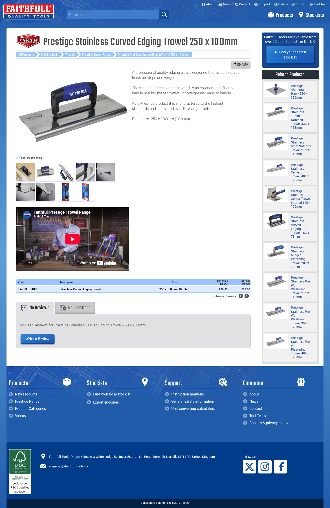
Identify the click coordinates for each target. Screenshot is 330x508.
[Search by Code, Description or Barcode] (164, 14)
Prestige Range (27, 401)
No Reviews (39, 308)
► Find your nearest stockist (290, 55)
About (210, 4)
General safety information (192, 401)
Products (284, 15)
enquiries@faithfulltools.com (69, 466)
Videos (283, 4)
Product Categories (30, 408)
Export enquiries (106, 402)
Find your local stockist (112, 394)
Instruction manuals (187, 394)
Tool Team (321, 4)
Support (264, 4)
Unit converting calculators (193, 408)
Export (301, 4)
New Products (26, 394)
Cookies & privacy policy (268, 422)
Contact (244, 4)
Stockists (315, 15)
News (227, 4)
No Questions (79, 308)
